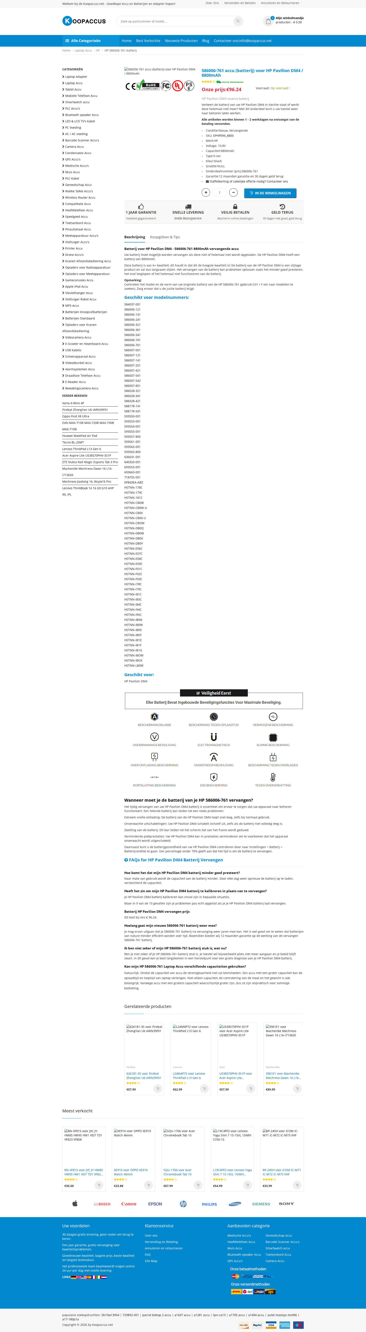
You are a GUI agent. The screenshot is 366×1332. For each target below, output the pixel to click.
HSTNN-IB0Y (133, 635)
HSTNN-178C (133, 487)
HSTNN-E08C (133, 559)
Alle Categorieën (86, 40)
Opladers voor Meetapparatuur (87, 274)
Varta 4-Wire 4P (73, 403)
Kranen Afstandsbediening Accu (88, 261)
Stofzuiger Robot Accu (80, 299)
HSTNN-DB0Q (134, 528)
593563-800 (132, 452)
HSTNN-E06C (133, 548)
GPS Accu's (72, 159)
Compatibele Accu (78, 204)
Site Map (151, 1261)
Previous (127, 67)
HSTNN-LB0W (133, 665)
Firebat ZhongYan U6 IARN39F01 (85, 410)
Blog (205, 40)
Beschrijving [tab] (134, 237)
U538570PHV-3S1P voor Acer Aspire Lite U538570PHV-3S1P (235, 1075)
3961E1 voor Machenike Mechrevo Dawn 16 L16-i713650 (283, 1075)
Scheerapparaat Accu (80, 356)
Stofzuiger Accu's (77, 242)
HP (98, 50)
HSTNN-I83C (133, 599)
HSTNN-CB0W (134, 503)
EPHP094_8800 (223, 136)
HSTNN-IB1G (133, 650)
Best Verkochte (148, 40)
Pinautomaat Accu (78, 229)
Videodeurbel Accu (78, 363)
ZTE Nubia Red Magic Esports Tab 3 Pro (90, 462)
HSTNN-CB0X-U (135, 518)
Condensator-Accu (78, 153)
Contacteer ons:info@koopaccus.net (243, 40)
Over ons (151, 1235)
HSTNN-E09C (133, 564)
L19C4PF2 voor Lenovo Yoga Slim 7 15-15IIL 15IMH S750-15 (232, 1172)
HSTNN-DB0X (133, 538)
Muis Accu (72, 172)
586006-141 (132, 314)
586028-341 (132, 396)
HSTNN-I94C (133, 609)
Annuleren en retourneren (164, 1248)
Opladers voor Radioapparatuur (88, 267)
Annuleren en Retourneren (280, 3)
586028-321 (132, 391)
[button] (283, 20)
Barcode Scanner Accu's (82, 140)
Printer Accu (74, 248)
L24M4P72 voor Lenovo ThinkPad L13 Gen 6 (189, 1075)
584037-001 (132, 304)
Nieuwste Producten (181, 40)
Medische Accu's (77, 166)
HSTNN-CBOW (134, 523)
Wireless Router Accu (80, 197)
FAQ (148, 1255)
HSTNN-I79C (133, 589)
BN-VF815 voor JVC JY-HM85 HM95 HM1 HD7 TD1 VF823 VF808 (83, 1172)
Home (127, 40)
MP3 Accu (72, 306)
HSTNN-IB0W (133, 625)
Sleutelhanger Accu (79, 293)
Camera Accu (74, 147)
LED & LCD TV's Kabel (80, 121)
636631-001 (132, 457)
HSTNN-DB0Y (133, 543)
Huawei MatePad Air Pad (79, 436)
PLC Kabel (72, 178)
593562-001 (132, 447)
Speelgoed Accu (76, 217)
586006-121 (132, 309)
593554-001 (132, 426)
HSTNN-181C (133, 498)
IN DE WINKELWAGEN (272, 193)
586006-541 (132, 335)
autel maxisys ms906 (282, 1315)
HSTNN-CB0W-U (135, 508)
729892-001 (131, 1315)
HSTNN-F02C (133, 574)
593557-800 (132, 437)
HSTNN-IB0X (133, 630)
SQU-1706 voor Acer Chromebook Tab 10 (178, 1172)
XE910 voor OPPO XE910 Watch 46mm (131, 1172)
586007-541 (132, 375)
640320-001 (132, 462)
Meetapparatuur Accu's (81, 236)
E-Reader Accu (75, 382)
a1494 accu (256, 1315)
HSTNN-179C (133, 492)
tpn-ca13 (219, 1315)
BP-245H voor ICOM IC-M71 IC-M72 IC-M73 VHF (282, 1172)
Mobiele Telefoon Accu (81, 96)
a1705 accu (237, 1315)
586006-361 (132, 330)
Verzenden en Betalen (240, 3)
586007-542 (132, 381)
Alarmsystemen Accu (80, 369)
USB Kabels (73, 350)
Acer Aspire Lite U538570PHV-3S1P (86, 455)
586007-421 (132, 370)
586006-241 (132, 320)
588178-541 (132, 411)
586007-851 (132, 386)
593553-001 (132, 421)
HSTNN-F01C (133, 569)
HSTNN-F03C (133, 579)
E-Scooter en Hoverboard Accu (86, 344)
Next (192, 67)
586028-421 (132, 401)
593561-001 (132, 442)
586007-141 (132, 360)
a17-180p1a (70, 1319)
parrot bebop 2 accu (156, 1315)
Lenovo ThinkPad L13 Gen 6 (81, 449)
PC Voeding (73, 127)
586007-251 (132, 365)
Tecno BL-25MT (73, 442)
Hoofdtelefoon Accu (79, 210)
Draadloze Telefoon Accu (82, 375)
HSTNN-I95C (133, 615)
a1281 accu (202, 1315)
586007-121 (132, 355)
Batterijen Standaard (80, 318)
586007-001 (132, 350)
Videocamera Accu (78, 337)
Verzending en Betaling (161, 1242)
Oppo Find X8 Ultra (75, 416)
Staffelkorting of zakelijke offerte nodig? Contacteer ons (249, 181)
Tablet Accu (73, 89)
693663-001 (132, 472)
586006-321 (132, 325)
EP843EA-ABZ (133, 482)
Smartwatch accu (77, 102)
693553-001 (132, 467)
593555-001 (132, 431)
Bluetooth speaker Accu (82, 115)
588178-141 (132, 406)
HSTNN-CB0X (133, 513)
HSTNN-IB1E (133, 640)
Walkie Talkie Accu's (79, 191)
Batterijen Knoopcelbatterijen (86, 312)
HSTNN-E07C (133, 554)
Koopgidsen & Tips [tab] (165, 237)
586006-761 (132, 345)
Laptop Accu (83, 50)
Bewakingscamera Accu (81, 388)
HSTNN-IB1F (132, 645)
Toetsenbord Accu (78, 223)
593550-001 (132, 416)
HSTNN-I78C (133, 584)
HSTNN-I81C (133, 594)
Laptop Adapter (76, 77)
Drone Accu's (74, 255)
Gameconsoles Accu (79, 280)
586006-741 (132, 340)
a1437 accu (182, 1315)
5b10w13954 (110, 1315)
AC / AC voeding (76, 134)
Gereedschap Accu (78, 185)
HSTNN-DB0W (134, 533)
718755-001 (132, 477)
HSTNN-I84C (133, 604)
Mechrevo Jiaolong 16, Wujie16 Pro (86, 481)
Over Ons (212, 3)
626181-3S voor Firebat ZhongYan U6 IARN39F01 (143, 1075)
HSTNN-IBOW (133, 655)
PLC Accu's (72, 108)
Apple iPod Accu (76, 286)
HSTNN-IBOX (133, 660)
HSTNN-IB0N (133, 620)
